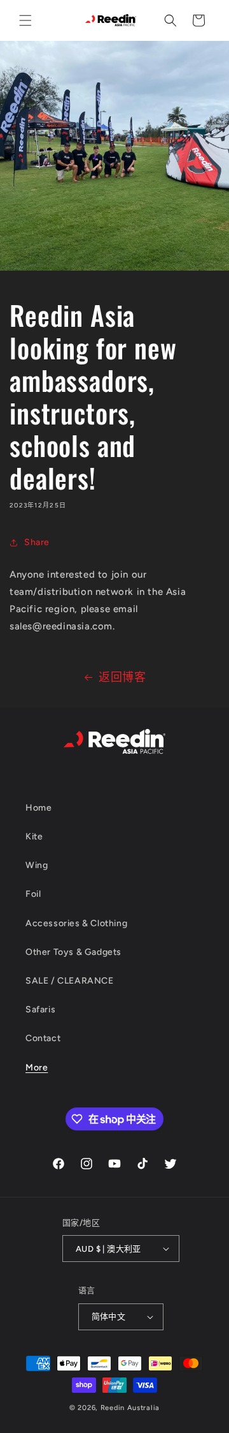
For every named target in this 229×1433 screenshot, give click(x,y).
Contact (42, 1038)
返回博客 (122, 677)
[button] (25, 20)
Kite (34, 836)
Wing (36, 865)
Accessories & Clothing (76, 923)
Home (38, 807)
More (36, 1067)
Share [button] (37, 542)
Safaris (40, 1009)
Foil (33, 894)
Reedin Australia (130, 1408)
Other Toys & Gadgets (73, 952)
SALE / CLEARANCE (69, 980)
